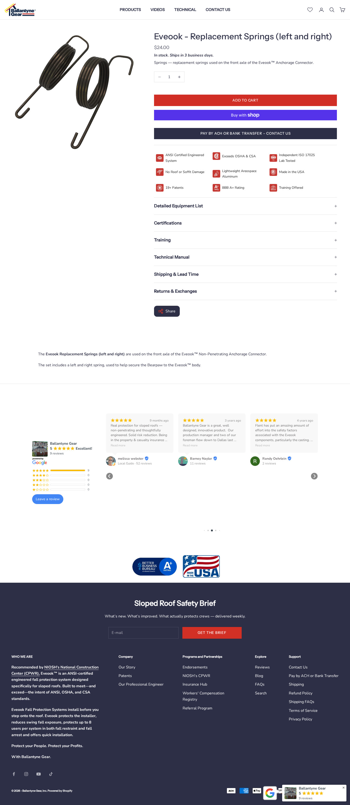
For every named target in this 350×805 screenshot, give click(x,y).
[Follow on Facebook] (13, 774)
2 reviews (269, 463)
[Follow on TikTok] (51, 774)
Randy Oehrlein (274, 458)
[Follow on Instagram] (26, 774)
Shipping (296, 684)
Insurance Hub (195, 684)
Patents (125, 675)
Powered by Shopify (60, 790)
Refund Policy (300, 693)
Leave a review (48, 499)
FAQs (260, 684)
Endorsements (195, 667)
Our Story (127, 667)
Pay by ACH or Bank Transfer (314, 675)
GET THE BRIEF (212, 632)
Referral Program (197, 708)
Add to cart (245, 100)
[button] (109, 476)
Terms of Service (303, 710)
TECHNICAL (185, 9)
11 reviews (197, 463)
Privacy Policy (300, 719)
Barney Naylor (201, 458)
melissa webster (130, 458)
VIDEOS (157, 9)
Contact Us (298, 667)
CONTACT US (218, 9)
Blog (259, 675)
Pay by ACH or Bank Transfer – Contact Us (245, 133)
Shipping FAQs (301, 701)
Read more (118, 445)
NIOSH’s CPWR (196, 675)
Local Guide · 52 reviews (135, 463)
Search (261, 693)
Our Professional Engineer (141, 684)
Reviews (262, 667)
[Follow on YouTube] (38, 774)
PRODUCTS (130, 9)
